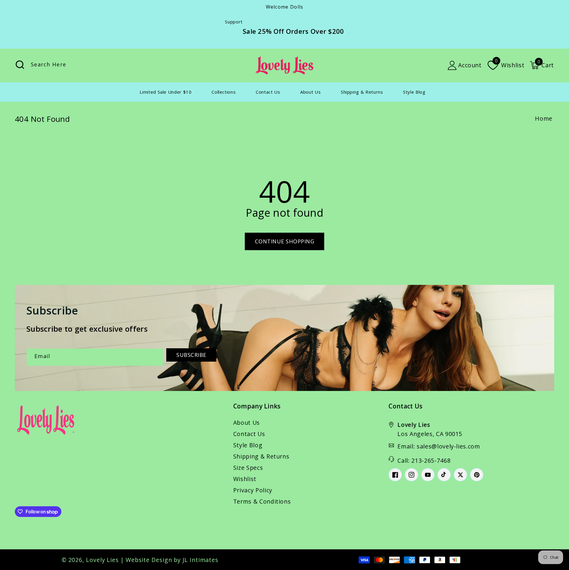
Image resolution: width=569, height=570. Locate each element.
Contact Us (249, 434)
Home (543, 118)
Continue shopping (284, 241)
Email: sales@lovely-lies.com (438, 446)
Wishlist (244, 479)
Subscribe (191, 354)
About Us (246, 423)
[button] (542, 65)
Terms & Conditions (262, 501)
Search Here (19, 64)
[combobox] (81, 65)
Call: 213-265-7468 (423, 460)
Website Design (149, 560)
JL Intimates (200, 560)
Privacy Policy (252, 490)
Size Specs (248, 468)
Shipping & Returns (261, 456)
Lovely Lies (102, 560)
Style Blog (248, 445)
